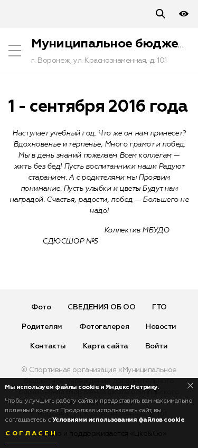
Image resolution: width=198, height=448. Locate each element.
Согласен (31, 434)
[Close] (190, 385)
